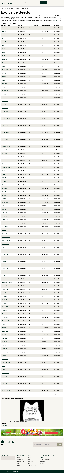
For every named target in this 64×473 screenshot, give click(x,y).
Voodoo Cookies (6, 390)
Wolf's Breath (5, 394)
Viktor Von (4, 387)
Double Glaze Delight (7, 149)
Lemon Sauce (5, 278)
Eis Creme (4, 163)
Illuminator (42, 463)
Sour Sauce (4, 341)
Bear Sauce (4, 59)
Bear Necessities (6, 55)
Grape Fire (4, 216)
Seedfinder (3, 8)
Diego (3, 143)
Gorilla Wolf (5, 212)
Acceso (43, 2)
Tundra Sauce (5, 383)
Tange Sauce (5, 359)
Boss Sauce (4, 83)
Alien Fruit (4, 38)
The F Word (4, 376)
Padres (53, 20)
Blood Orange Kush (6, 69)
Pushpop (4, 324)
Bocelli (3, 80)
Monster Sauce (5, 285)
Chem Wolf (4, 104)
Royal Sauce (5, 331)
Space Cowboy (5, 345)
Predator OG (5, 306)
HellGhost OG (5, 226)
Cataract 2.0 (5, 101)
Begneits (4, 66)
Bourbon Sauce (5, 90)
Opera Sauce (5, 289)
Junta (53, 457)
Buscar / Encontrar (20, 457)
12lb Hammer (5, 27)
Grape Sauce (5, 219)
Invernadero (30, 461)
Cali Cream (4, 94)
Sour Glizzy (4, 338)
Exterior (30, 459)
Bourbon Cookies (6, 87)
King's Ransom (5, 272)
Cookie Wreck (5, 129)
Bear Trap (4, 62)
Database (11, 8)
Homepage (4, 425)
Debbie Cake (5, 139)
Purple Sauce (5, 317)
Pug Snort (4, 310)
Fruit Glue (4, 181)
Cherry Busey (5, 108)
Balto (3, 45)
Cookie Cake (5, 125)
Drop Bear (4, 153)
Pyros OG (4, 327)
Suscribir (59, 444)
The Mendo (4, 380)
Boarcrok (4, 76)
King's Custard (5, 268)
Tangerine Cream (6, 362)
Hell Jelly (4, 230)
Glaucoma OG (5, 202)
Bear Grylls (4, 52)
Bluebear (4, 73)
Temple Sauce (5, 373)
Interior (29, 457)
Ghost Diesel (5, 198)
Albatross (4, 34)
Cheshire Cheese (6, 111)
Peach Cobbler (5, 292)
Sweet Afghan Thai (6, 352)
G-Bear (3, 184)
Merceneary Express (7, 282)
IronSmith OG (5, 254)
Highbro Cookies (6, 240)
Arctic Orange (5, 41)
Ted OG (4, 366)
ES (49, 2)
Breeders (18, 8)
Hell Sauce (4, 233)
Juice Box (4, 265)
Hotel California (5, 244)
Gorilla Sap (4, 209)
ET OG (3, 160)
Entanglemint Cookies (7, 167)
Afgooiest (4, 31)
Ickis (3, 247)
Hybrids (58, 20)
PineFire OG (5, 299)
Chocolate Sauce (6, 118)
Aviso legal (15, 471)
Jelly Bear (4, 261)
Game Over (4, 188)
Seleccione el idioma (5, 455)
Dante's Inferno (5, 132)
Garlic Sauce (5, 191)
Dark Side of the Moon (7, 136)
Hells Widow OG (6, 237)
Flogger (4, 174)
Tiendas (18, 465)
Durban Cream (5, 156)
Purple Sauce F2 (6, 320)
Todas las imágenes (32, 465)
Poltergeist (4, 303)
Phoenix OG (5, 296)
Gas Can (4, 195)
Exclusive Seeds (25, 8)
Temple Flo (4, 369)
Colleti (3, 122)
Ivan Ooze (4, 258)
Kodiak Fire (4, 275)
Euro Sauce (4, 170)
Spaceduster (5, 348)
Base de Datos (20, 459)
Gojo (3, 205)
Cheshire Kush (5, 115)
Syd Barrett (4, 355)
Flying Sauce (5, 177)
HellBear (4, 223)
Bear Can (4, 48)
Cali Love (4, 97)
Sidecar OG (4, 334)
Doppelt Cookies (6, 146)
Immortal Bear (5, 251)
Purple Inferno (5, 313)
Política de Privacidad (6, 471)
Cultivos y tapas (31, 463)
